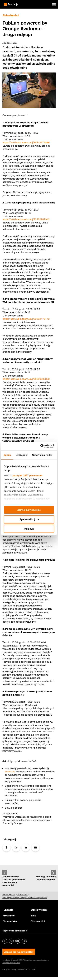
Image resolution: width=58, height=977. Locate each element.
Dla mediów (9, 921)
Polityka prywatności (11, 962)
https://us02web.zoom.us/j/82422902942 (26, 219)
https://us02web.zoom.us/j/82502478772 (26, 318)
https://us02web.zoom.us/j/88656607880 (26, 378)
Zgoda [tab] (7, 455)
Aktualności (38, 921)
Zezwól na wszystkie (29, 509)
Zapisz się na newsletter (18, 951)
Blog (33, 915)
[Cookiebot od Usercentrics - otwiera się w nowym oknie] (41, 446)
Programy (8, 915)
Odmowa (29, 528)
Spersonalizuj (27, 519)
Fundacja (7, 909)
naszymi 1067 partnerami (28, 475)
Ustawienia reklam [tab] (42, 455)
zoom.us (10, 771)
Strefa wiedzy (39, 909)
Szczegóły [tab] (22, 455)
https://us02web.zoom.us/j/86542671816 (26, 142)
